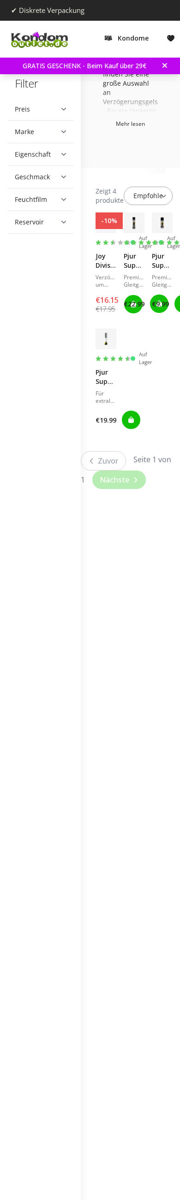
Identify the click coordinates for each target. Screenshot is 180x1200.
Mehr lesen (130, 124)
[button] (37, 109)
